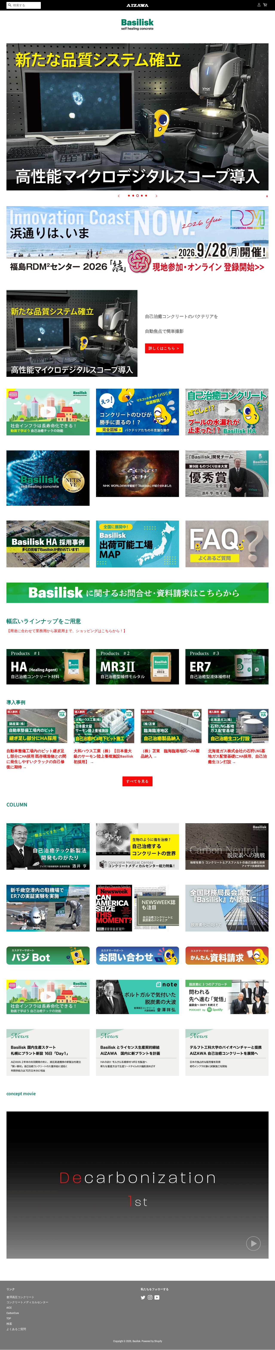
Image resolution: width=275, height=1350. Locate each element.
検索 (9, 1324)
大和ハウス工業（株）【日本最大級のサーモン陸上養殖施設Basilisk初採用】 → (103, 756)
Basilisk (136, 1341)
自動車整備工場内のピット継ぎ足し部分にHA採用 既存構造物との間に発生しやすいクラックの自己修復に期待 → (36, 759)
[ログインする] (259, 5)
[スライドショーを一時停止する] (267, 196)
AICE (9, 1307)
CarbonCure (12, 1313)
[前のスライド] (118, 196)
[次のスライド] (156, 196)
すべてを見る (137, 781)
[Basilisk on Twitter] (143, 1298)
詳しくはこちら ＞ (164, 348)
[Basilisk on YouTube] (156, 1298)
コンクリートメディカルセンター (27, 1302)
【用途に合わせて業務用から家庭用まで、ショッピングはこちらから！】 (66, 630)
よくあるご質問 (16, 1329)
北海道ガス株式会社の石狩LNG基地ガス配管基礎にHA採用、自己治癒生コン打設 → (237, 756)
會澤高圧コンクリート (20, 1297)
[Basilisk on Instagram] (150, 1298)
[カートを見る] (265, 5)
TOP (8, 1318)
